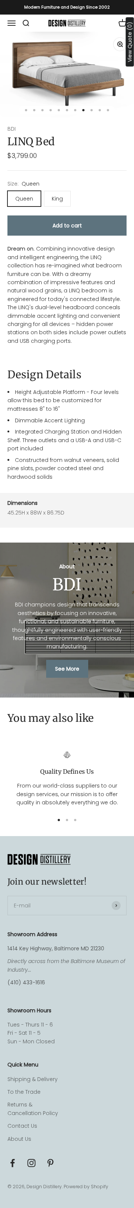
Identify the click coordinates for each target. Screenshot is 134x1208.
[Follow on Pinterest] (50, 1163)
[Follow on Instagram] (31, 1163)
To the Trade (24, 1092)
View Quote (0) (130, 42)
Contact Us (22, 1126)
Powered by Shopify (86, 1186)
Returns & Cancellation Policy (32, 1109)
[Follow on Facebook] (12, 1163)
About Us (19, 1139)
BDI (11, 129)
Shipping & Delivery (32, 1079)
